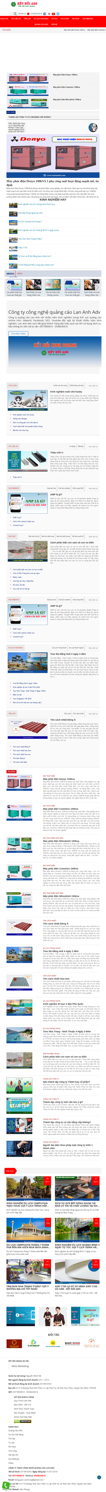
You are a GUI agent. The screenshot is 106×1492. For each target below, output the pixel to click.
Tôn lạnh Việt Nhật (20, 762)
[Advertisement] (53, 53)
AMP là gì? (17, 518)
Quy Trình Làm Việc (22, 1400)
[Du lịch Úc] (92, 1343)
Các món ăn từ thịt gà (21, 589)
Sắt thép (81, 446)
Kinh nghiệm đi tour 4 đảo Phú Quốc (26, 687)
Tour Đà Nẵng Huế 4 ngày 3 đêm (25, 683)
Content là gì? (18, 525)
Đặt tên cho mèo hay (21, 430)
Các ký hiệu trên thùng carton (53, 293)
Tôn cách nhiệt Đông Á (21, 747)
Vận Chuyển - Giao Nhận (25, 1412)
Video (19, 274)
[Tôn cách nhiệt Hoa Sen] (24, 985)
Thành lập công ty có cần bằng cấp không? (67, 1122)
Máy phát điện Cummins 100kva (60, 809)
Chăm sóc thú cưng (60, 385)
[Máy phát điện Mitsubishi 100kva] (24, 848)
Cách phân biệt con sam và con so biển (28, 570)
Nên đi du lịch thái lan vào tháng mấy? (27, 703)
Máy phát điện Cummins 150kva (60, 868)
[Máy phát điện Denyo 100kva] (53, 156)
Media (10, 273)
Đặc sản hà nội (34, 536)
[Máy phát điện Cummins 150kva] (24, 876)
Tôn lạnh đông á (19, 758)
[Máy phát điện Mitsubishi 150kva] (24, 903)
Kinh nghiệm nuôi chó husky (23, 415)
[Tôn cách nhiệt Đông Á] (28, 730)
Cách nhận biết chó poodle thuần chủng (28, 426)
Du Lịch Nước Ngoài (76, 648)
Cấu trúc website (64, 488)
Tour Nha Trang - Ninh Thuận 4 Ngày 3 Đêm (29, 691)
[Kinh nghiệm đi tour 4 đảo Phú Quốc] (24, 1011)
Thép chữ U (17, 477)
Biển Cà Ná (17, 695)
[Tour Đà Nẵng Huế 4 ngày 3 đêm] (28, 665)
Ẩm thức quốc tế (78, 536)
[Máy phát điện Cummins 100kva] (24, 818)
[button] (97, 287)
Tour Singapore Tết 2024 (22, 699)
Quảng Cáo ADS (41, 24)
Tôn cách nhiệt (78, 714)
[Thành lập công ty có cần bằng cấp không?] (93, 127)
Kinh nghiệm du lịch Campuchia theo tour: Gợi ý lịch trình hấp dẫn (27, 1206)
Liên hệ (54, 24)
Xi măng (72, 446)
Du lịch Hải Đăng (41, 19)
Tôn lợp (27, 19)
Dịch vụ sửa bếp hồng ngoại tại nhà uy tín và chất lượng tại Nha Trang (77, 1206)
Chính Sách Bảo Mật (23, 1417)
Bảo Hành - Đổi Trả (22, 1404)
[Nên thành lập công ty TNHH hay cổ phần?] (24, 1086)
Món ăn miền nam (48, 536)
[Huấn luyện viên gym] (53, 1343)
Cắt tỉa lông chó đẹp (76, 385)
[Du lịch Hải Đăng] (72, 1343)
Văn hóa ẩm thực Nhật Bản (23, 581)
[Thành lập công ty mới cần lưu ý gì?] (24, 1106)
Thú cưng (64, 19)
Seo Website (87, 19)
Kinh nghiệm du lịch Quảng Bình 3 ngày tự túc (38, 230)
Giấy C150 (22, 247)
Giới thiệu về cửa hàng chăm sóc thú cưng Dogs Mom (33, 296)
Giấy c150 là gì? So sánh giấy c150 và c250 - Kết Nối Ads (76, 1287)
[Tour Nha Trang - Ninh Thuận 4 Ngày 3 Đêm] (24, 1037)
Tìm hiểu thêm (18, 334)
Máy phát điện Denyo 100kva (59, 779)
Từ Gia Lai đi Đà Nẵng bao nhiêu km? (34, 256)
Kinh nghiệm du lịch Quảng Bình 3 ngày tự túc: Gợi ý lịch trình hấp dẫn (77, 1247)
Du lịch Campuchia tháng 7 (30, 221)
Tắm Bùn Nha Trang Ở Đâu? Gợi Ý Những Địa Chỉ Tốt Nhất (27, 1287)
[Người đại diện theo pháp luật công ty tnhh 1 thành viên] (24, 1149)
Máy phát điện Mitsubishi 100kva (61, 841)
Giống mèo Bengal (20, 419)
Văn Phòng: (25, 1489)
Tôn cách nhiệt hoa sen (22, 754)
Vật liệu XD (16, 19)
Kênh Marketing (20, 1366)
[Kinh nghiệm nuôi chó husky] (28, 400)
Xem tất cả (93, 386)
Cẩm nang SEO (78, 488)
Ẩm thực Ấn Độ (19, 585)
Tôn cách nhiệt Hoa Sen (22, 750)
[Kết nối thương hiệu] (14, 1343)
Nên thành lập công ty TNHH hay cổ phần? (66, 1082)
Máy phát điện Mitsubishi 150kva (61, 896)
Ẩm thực (75, 19)
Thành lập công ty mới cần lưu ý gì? (63, 1102)
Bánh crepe (17, 577)
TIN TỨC (10, 1171)
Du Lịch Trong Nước (59, 648)
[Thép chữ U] (28, 462)
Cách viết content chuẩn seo (23, 521)
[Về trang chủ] (25, 4)
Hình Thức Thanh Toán (24, 1408)
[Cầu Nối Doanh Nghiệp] (33, 1343)
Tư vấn (54, 19)
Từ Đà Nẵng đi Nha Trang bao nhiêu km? (36, 264)
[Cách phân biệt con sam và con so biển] (28, 553)
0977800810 (18, 1475)
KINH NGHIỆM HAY (53, 199)
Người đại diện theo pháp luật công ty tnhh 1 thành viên (68, 1147)
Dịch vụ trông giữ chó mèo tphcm (25, 423)
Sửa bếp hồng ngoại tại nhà (30, 212)
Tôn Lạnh (67, 714)
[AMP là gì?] (28, 503)
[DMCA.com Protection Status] (22, 1421)
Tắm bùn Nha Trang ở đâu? (30, 238)
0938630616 (36, 13)
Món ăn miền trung (63, 536)
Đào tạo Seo (51, 488)
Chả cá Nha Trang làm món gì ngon (26, 573)
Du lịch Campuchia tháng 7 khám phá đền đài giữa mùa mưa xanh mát (27, 1247)
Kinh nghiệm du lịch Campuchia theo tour (36, 204)
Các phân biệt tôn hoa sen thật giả (14, 293)
